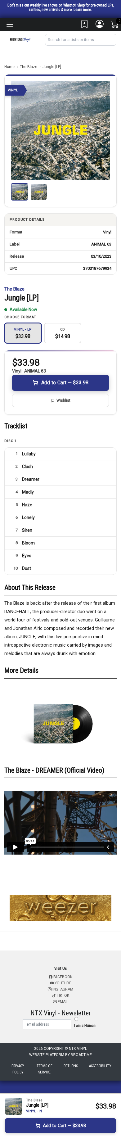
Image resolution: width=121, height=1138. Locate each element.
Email (62, 1002)
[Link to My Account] (100, 25)
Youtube (62, 983)
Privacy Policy (17, 1069)
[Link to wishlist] (84, 25)
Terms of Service (44, 1069)
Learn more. (83, 9)
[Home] (20, 39)
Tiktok (62, 995)
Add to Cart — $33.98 (64, 383)
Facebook (62, 977)
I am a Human (85, 1025)
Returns (71, 1066)
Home (9, 67)
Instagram (62, 989)
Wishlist (63, 400)
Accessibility (100, 1066)
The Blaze (28, 67)
